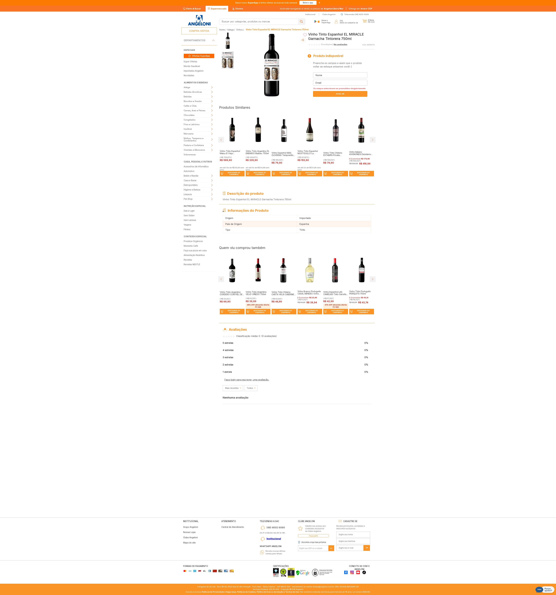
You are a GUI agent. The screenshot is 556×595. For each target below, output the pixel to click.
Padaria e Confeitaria (194, 145)
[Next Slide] (373, 140)
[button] (360, 9)
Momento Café (191, 246)
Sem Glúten (189, 215)
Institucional (274, 538)
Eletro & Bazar (193, 8)
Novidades (189, 75)
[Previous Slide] (221, 140)
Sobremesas (190, 154)
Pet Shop (188, 199)
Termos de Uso (292, 592)
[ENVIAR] (340, 94)
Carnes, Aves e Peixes (194, 110)
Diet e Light (189, 211)
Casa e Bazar (190, 180)
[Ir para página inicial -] (199, 20)
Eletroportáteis (191, 185)
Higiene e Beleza (192, 189)
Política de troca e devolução (270, 592)
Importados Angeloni (193, 71)
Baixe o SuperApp (326, 21)
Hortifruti (188, 129)
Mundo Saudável (192, 66)
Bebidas (188, 96)
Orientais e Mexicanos (194, 150)
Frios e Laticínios (192, 124)
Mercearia (188, 133)
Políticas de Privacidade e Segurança (219, 592)
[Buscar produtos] (301, 21)
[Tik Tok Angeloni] (364, 573)
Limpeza (188, 194)
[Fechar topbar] (319, 2)
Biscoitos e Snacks (193, 101)
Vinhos (239, 29)
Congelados (189, 120)
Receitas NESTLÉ (192, 264)
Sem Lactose (190, 220)
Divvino (239, 8)
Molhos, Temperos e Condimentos (194, 139)
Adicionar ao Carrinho (234, 173)
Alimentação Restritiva (194, 255)
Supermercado (218, 8)
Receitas (188, 260)
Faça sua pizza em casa (195, 250)
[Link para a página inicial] (222, 29)
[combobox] (262, 22)
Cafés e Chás (190, 106)
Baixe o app (308, 3)
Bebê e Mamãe (191, 175)
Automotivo (189, 171)
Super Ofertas (190, 61)
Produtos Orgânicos (193, 241)
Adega (187, 87)
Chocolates (189, 115)
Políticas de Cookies (246, 592)
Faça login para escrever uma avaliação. (246, 379)
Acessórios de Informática (196, 166)
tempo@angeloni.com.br (323, 587)
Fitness (187, 229)
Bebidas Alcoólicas (193, 92)
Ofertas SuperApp (201, 56)
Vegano (187, 224)
